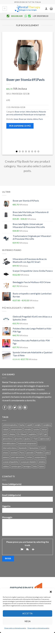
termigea (27, 466)
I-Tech (35, 439)
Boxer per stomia (25, 119)
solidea (6, 466)
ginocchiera (7, 439)
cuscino (36, 429)
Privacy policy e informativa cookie (15, 628)
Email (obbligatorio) (11, 495)
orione (5, 453)
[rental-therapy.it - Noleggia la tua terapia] (27, 8)
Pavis (41, 119)
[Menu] (4, 8)
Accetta (27, 613)
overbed (14, 453)
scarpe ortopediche (10, 462)
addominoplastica (10, 425)
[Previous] (6, 93)
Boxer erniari (20, 112)
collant (5, 429)
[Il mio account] (46, 8)
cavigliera (47, 425)
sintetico (42, 462)
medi (43, 448)
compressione (16, 429)
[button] (50, 591)
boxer (16, 119)
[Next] (48, 93)
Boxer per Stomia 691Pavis (25, 80)
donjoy (12, 434)
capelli (29, 425)
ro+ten (29, 457)
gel (45, 434)
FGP (40, 434)
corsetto (27, 429)
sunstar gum (16, 466)
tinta (35, 466)
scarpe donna (40, 457)
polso (47, 453)
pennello (30, 453)
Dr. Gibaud (22, 434)
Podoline (39, 453)
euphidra (32, 434)
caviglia (38, 425)
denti (5, 434)
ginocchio (18, 439)
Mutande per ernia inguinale (34, 114)
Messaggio (7, 517)
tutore (41, 466)
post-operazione (17, 457)
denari (44, 429)
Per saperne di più (20, 125)
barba (22, 425)
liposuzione (33, 448)
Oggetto (6, 506)
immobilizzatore (9, 443)
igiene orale (44, 439)
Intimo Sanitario (32, 112)
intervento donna (9, 448)
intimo (35, 119)
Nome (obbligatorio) (11, 484)
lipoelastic (23, 448)
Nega (28, 621)
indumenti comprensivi (27, 443)
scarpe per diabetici (28, 462)
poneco (6, 457)
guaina (27, 439)
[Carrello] (51, 8)
